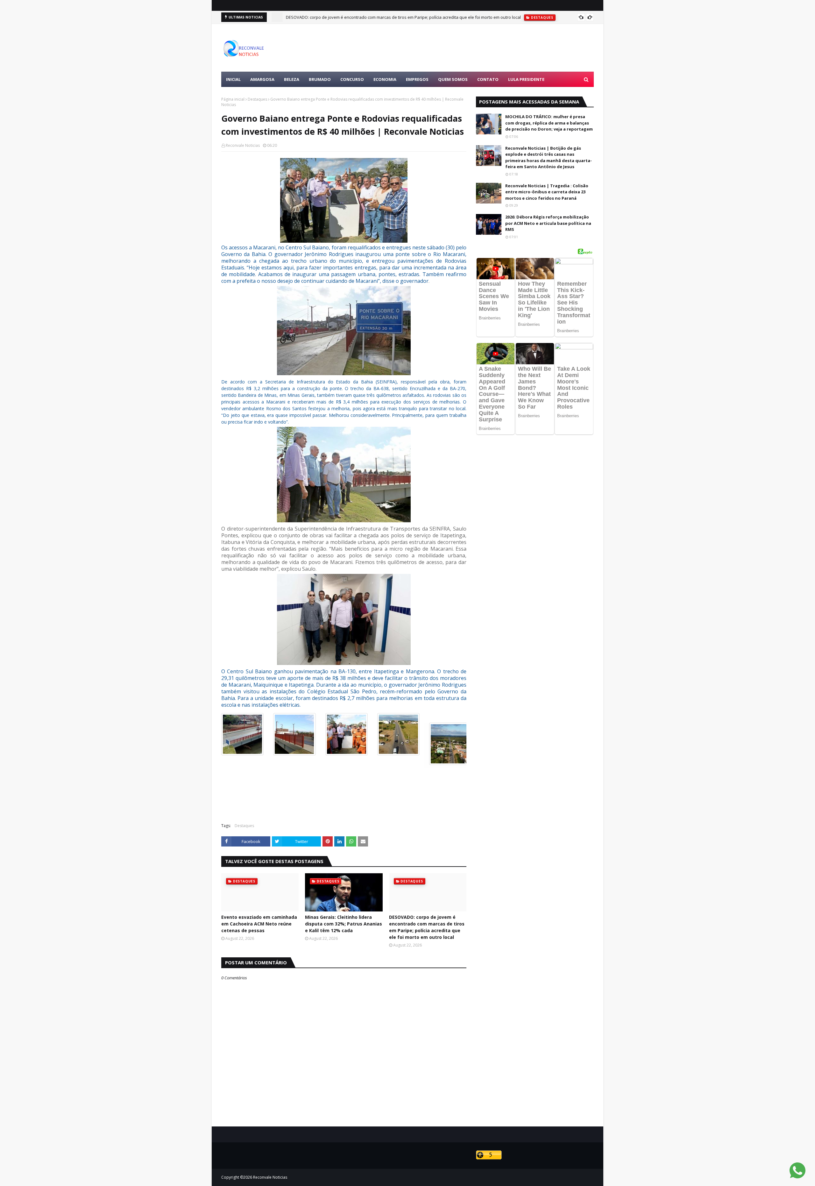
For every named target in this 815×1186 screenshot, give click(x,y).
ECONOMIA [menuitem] (384, 79)
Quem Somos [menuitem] (453, 79)
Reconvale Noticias (243, 145)
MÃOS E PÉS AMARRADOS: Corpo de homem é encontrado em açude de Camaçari (364, 17)
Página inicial (232, 99)
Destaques (257, 99)
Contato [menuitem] (488, 79)
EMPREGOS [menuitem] (417, 79)
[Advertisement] (478, 47)
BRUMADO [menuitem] (320, 79)
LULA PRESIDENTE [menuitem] (526, 79)
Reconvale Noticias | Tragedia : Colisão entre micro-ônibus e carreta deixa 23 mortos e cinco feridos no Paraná (546, 192)
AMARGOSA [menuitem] (262, 79)
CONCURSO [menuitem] (352, 79)
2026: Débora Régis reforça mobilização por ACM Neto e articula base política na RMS (548, 223)
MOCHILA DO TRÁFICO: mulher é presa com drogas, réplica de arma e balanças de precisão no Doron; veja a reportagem (549, 123)
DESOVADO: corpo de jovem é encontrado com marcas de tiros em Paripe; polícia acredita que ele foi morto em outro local (426, 927)
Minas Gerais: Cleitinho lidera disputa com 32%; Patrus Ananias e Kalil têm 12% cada (343, 923)
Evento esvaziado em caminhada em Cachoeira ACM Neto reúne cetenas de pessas (259, 923)
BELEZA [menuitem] (291, 79)
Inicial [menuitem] (233, 79)
